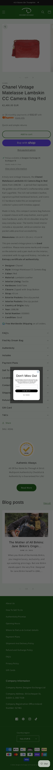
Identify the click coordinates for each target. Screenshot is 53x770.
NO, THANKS (26, 394)
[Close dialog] (38, 372)
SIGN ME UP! (26, 390)
